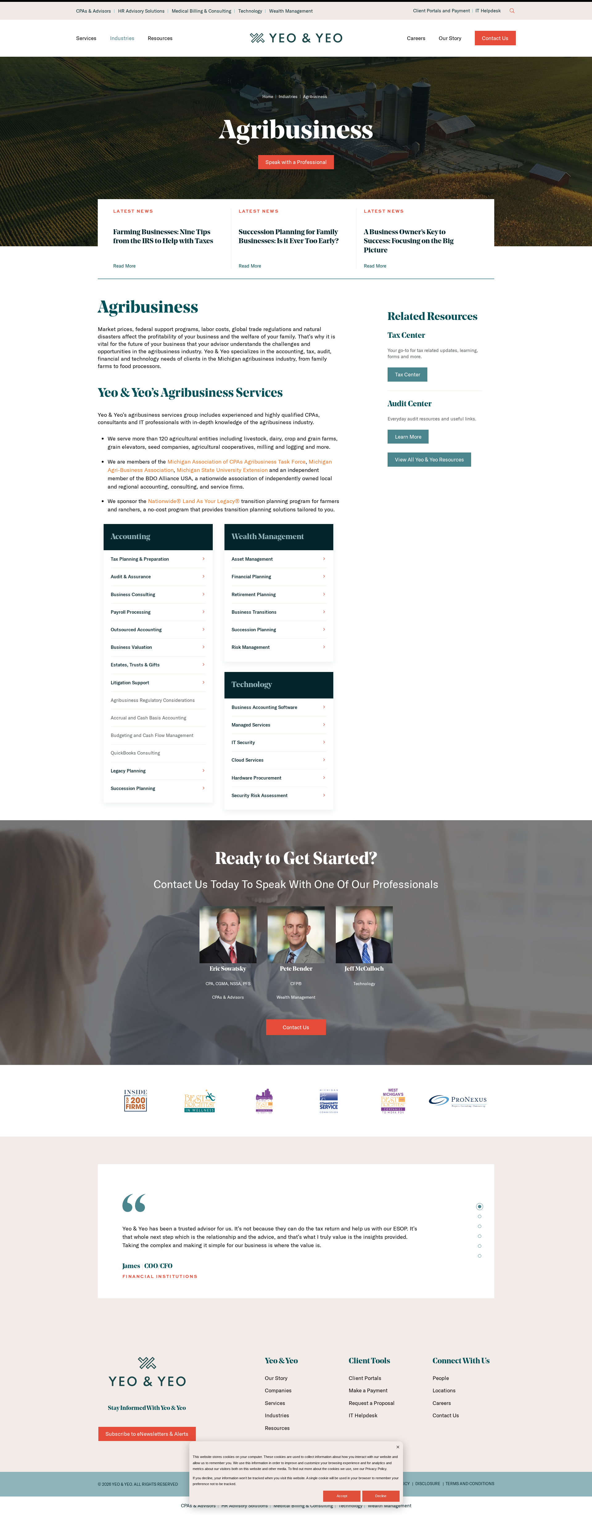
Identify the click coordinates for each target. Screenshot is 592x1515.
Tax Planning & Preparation (140, 559)
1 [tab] (479, 1206)
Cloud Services (248, 760)
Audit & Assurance (131, 576)
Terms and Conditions (470, 1483)
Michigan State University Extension (222, 469)
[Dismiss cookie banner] (398, 1448)
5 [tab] (479, 1246)
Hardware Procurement (257, 778)
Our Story (450, 38)
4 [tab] (479, 1236)
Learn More (408, 436)
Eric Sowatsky (228, 969)
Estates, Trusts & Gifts (135, 665)
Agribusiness (315, 96)
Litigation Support (130, 683)
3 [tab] (479, 1226)
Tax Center (407, 374)
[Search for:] (512, 10)
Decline (380, 1496)
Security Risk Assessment (260, 795)
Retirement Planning (254, 594)
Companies (278, 1390)
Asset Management (252, 559)
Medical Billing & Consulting (201, 11)
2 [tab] (479, 1216)
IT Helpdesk (488, 11)
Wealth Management (291, 11)
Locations (444, 1390)
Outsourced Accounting (136, 630)
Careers (416, 38)
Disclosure (427, 1483)
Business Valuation (131, 647)
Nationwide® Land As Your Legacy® (194, 501)
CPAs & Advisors (93, 11)
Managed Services (251, 725)
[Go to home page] (296, 38)
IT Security (243, 742)
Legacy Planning (128, 771)
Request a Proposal (372, 1403)
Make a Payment (368, 1390)
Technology (250, 11)
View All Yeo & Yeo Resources (429, 459)
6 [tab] (479, 1256)
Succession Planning (133, 788)
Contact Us (495, 38)
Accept (342, 1496)
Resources (160, 38)
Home (267, 96)
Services (86, 38)
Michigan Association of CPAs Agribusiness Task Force (236, 461)
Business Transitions (254, 612)
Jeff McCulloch (364, 969)
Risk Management (251, 647)
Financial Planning (251, 576)
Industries (122, 38)
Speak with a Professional (296, 162)
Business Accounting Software (264, 707)
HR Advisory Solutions (141, 11)
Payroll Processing (130, 612)
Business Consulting (133, 594)
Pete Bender (296, 969)
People (441, 1378)
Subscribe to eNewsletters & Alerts (146, 1434)
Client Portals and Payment (441, 11)
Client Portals (365, 1378)
